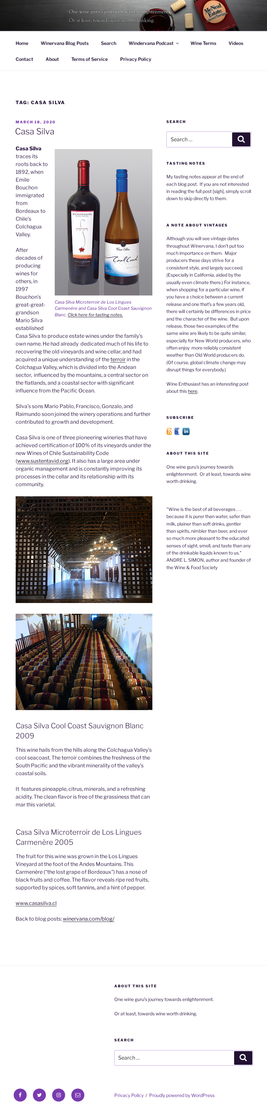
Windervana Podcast (151, 43)
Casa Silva (34, 131)
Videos (236, 43)
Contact (24, 59)
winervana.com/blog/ (88, 919)
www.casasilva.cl (36, 903)
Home (22, 43)
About (52, 59)
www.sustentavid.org (42, 461)
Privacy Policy (135, 59)
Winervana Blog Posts (65, 43)
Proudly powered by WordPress (182, 1095)
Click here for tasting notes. (95, 314)
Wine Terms (203, 43)
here (192, 391)
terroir (118, 359)
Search (108, 43)
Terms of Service (89, 59)
